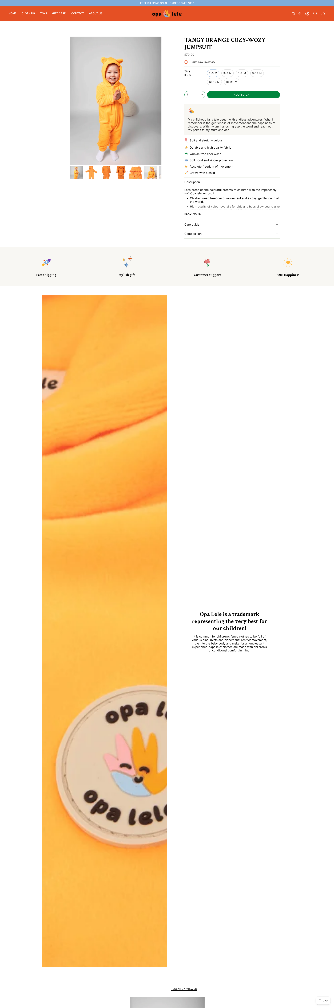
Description (192, 182)
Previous (70, 100)
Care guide (191, 224)
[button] (28, 13)
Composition (193, 233)
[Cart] (323, 14)
